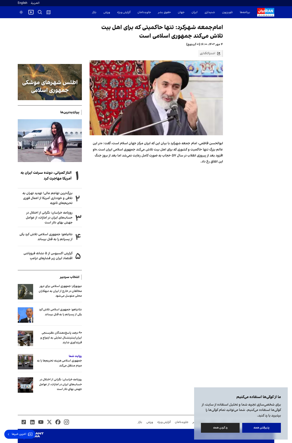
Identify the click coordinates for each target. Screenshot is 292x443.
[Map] (48, 12)
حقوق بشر (164, 12)
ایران (195, 12)
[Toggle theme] (21, 12)
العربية (35, 3)
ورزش (106, 12)
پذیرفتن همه (262, 427)
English (22, 3)
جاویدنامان (144, 12)
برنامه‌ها (245, 12)
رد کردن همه (220, 427)
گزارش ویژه (123, 12)
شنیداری (210, 12)
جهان (181, 12)
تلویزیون (227, 12)
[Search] (40, 12)
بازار (94, 12)
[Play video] (31, 12)
